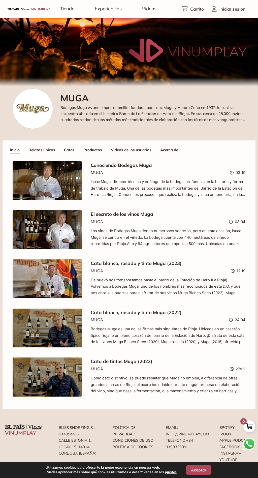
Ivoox (225, 434)
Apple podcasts (236, 440)
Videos (149, 9)
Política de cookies (132, 446)
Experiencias (108, 9)
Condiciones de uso (132, 440)
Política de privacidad (124, 430)
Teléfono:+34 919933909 (179, 443)
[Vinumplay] (29, 8)
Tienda (67, 9)
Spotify (227, 427)
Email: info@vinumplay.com (186, 430)
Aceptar (198, 469)
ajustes (171, 472)
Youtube (228, 459)
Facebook (229, 446)
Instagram (230, 453)
